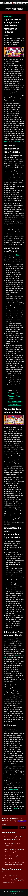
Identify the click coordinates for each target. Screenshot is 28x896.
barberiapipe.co (14, 789)
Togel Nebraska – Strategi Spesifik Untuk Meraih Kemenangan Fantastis (12, 25)
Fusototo (13, 876)
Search (4, 824)
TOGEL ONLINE (7, 16)
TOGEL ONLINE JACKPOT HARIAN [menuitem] (14, 141)
